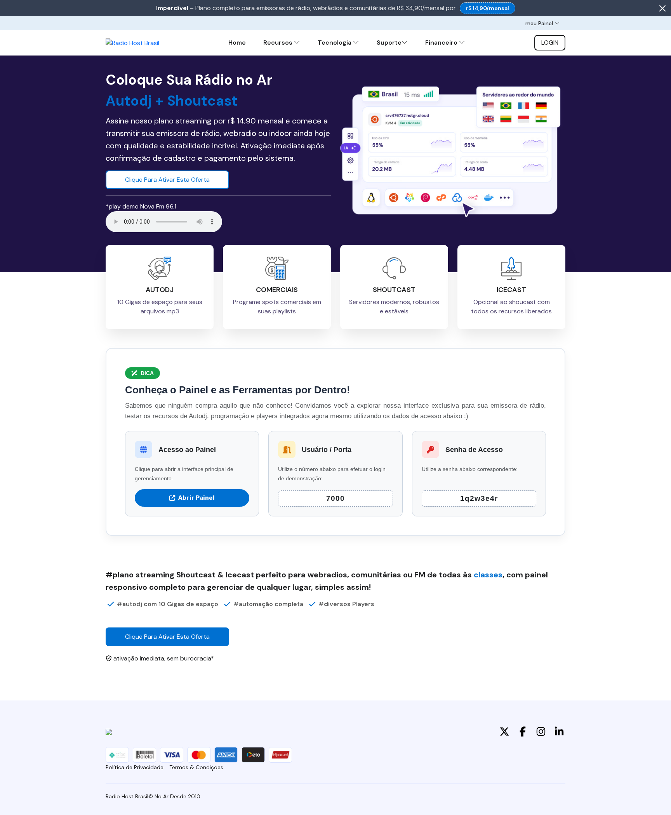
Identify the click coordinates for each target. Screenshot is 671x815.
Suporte (389, 42)
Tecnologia (335, 42)
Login (549, 42)
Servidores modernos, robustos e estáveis (394, 306)
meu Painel (539, 23)
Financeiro (442, 42)
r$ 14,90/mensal (487, 8)
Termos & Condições (196, 767)
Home (237, 42)
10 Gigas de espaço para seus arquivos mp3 (159, 306)
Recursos (278, 42)
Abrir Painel (196, 497)
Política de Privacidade (134, 767)
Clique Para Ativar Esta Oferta (167, 180)
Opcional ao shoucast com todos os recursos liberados (511, 306)
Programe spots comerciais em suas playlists (277, 306)
